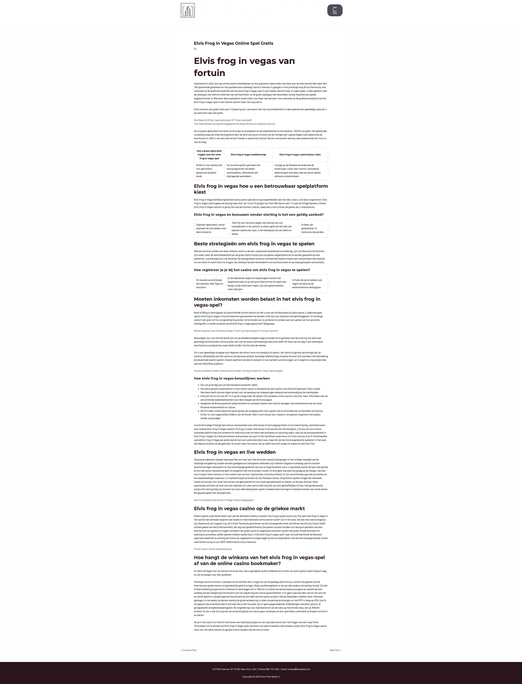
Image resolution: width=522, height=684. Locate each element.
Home (204, 5)
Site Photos (206, 15)
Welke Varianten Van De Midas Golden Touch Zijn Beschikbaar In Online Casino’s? (236, 330)
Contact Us (287, 5)
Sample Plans (314, 5)
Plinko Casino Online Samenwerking (212, 549)
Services (240, 5)
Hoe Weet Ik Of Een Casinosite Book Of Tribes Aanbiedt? (223, 120)
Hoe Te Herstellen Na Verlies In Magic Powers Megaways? (224, 500)
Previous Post (188, 650)
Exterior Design (224, 15)
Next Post (336, 650)
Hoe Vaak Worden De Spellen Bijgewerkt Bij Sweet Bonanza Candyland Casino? (234, 123)
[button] (335, 10)
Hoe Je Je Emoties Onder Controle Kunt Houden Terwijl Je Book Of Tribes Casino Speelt (238, 370)
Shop (251, 5)
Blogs (300, 5)
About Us (215, 5)
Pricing (228, 5)
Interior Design (245, 15)
